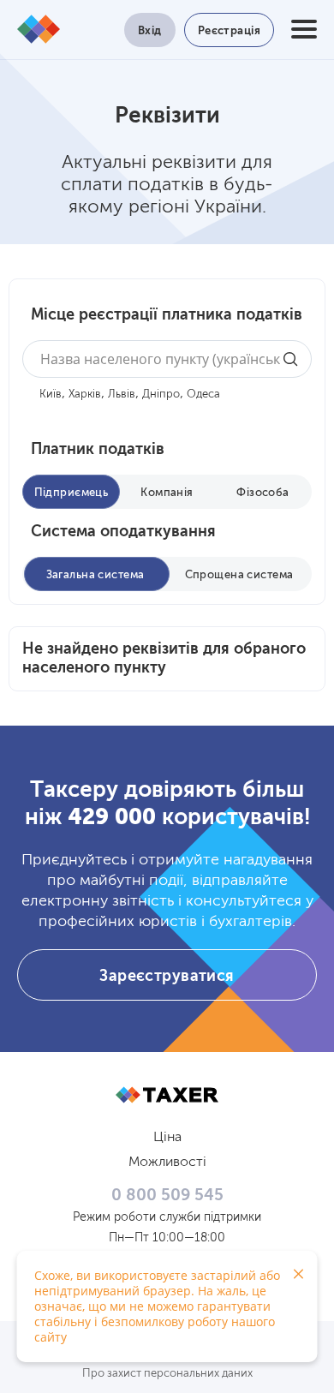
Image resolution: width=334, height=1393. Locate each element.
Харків (85, 394)
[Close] (298, 1274)
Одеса (203, 394)
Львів (121, 394)
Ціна (167, 1138)
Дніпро (161, 394)
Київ (50, 394)
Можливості (167, 1162)
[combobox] (167, 359)
